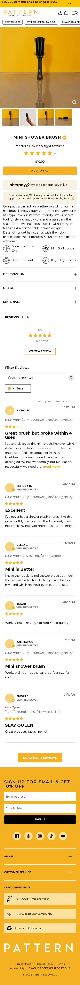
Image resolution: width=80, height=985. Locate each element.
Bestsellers (12, 22)
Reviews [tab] (12, 317)
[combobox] (56, 401)
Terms (61, 963)
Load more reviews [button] (40, 758)
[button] (68, 3)
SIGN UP (40, 819)
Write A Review (40, 351)
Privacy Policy (24, 963)
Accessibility (17, 968)
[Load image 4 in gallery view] (63, 117)
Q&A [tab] (25, 317)
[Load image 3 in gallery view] (46, 117)
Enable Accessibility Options (49, 968)
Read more (51, 467)
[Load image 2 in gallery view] (28, 117)
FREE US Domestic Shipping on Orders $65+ (30, 1)
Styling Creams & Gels (41, 22)
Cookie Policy (45, 963)
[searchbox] (36, 378)
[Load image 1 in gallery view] (10, 117)
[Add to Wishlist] (64, 137)
